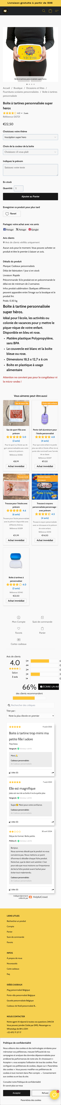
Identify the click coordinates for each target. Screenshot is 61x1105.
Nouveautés (12, 963)
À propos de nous (14, 958)
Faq (8, 974)
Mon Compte (18, 621)
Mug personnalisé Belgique (18, 990)
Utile (13, 772)
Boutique (18, 88)
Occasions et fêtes (35, 88)
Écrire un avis (50, 686)
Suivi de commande (42, 621)
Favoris (18, 632)
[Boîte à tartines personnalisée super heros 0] (30, 54)
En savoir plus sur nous (13, 1085)
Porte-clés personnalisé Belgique (21, 995)
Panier (42, 632)
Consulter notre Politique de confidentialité (22, 1082)
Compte (10, 926)
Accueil (6, 88)
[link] (31, 1099)
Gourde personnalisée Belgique (20, 1000)
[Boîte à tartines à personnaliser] (16, 561)
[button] (5, 10)
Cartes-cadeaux (19, 644)
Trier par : (11, 710)
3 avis (26, 113)
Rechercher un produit (16, 921)
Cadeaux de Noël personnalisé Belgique (21, 1006)
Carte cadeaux (13, 968)
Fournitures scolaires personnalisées (21, 91)
